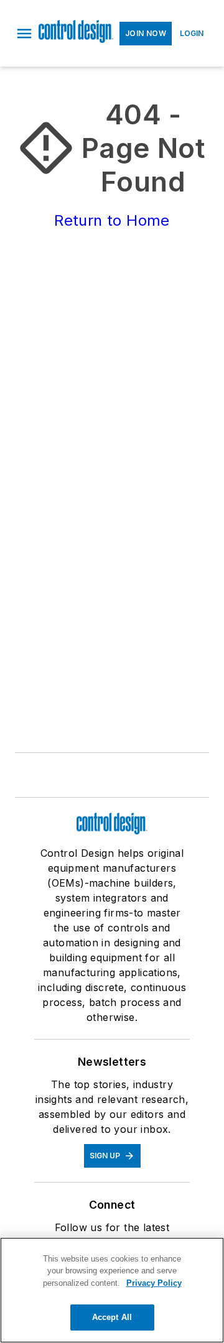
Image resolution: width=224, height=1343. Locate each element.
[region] (112, 1290)
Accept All (112, 1317)
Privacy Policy (154, 1283)
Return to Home (112, 220)
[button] (24, 33)
